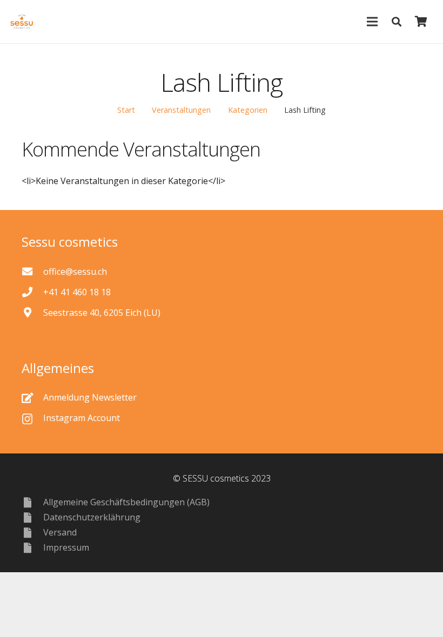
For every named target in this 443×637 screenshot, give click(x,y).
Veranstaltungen (181, 110)
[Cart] (421, 21)
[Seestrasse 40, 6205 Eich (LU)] (32, 312)
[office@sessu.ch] (32, 271)
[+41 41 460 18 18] (32, 292)
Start (126, 110)
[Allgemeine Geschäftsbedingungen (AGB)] (32, 502)
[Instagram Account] (32, 417)
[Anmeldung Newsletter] (32, 397)
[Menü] (372, 21)
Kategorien (247, 110)
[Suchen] (396, 22)
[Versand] (32, 532)
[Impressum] (32, 548)
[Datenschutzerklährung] (32, 517)
